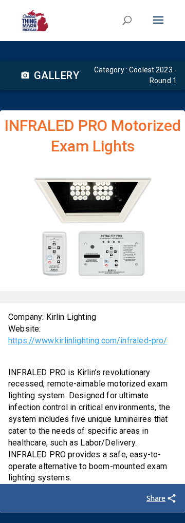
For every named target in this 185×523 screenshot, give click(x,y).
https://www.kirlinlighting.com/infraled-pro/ (88, 340)
